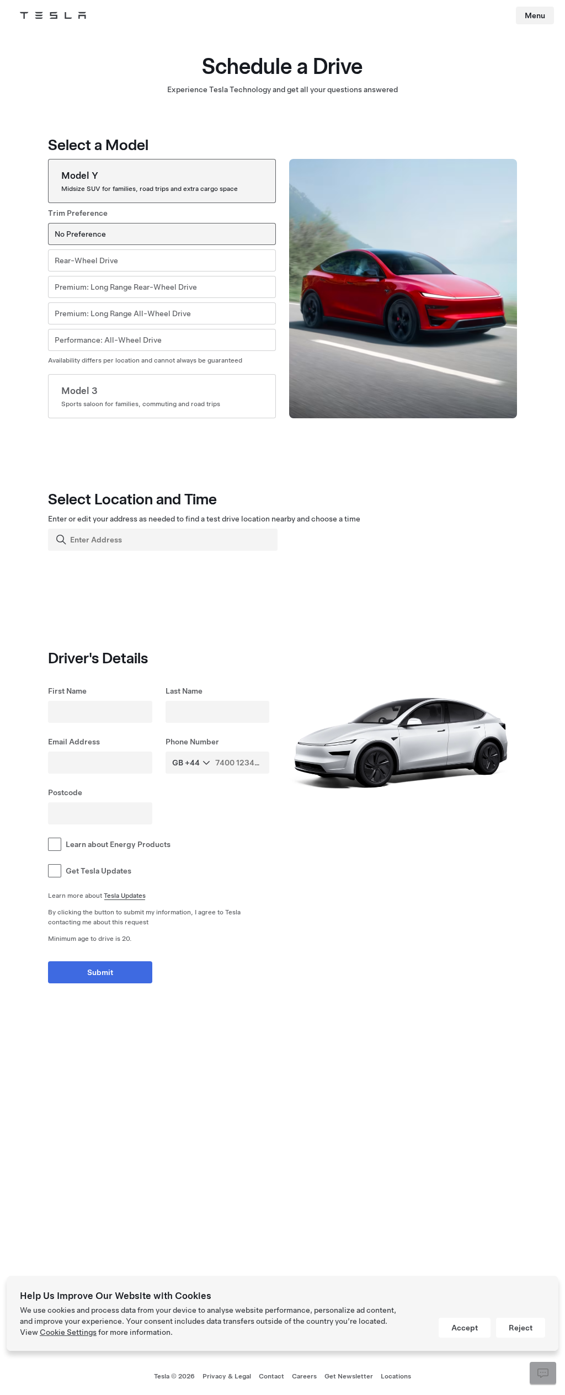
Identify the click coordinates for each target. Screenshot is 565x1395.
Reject (520, 1327)
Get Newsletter (348, 1376)
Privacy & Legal (226, 1376)
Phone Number (192, 741)
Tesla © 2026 (174, 1376)
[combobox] (164, 539)
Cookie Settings (68, 1332)
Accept (464, 1327)
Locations (396, 1376)
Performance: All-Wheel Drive (108, 340)
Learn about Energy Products (118, 844)
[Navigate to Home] (53, 15)
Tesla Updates (125, 895)
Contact (271, 1376)
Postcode (65, 792)
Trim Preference (78, 213)
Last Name (184, 690)
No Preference (80, 234)
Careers (304, 1376)
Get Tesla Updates (98, 870)
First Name (67, 690)
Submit (100, 972)
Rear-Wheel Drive (86, 260)
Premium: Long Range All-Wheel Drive (123, 313)
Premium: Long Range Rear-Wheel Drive (126, 287)
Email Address (74, 741)
